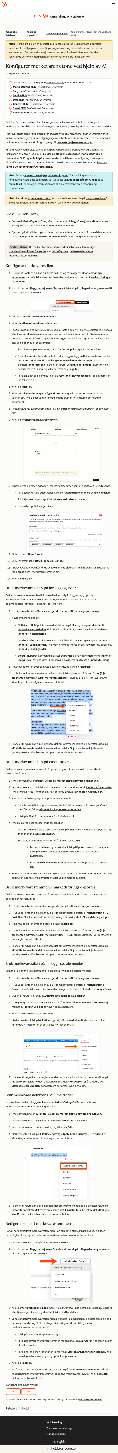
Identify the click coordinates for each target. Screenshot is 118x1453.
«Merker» (41, 611)
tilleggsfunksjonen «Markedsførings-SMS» (55, 1102)
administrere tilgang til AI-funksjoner (46, 175)
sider (17, 158)
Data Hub (18, 99)
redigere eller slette (81, 251)
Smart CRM (19, 108)
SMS (22, 158)
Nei (28, 1391)
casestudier (73, 154)
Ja (13, 1391)
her (88, 56)
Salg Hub (18, 91)
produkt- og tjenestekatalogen (74, 142)
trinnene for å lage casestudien (36, 833)
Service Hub (20, 95)
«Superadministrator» (66, 247)
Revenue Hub (21, 112)
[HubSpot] (4, 4)
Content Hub (20, 104)
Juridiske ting (54, 1422)
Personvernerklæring (59, 1428)
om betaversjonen (78, 202)
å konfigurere (60, 251)
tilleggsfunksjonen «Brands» (86, 221)
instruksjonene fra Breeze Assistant (56, 862)
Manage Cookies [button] (56, 1434)
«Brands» (41, 906)
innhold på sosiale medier (45, 158)
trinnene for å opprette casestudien (60, 809)
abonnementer (54, 82)
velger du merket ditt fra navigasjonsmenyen (74, 611)
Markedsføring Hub (24, 86)
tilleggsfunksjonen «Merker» (46, 288)
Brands (39, 780)
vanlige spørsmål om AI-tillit (80, 179)
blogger (60, 154)
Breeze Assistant (43, 840)
